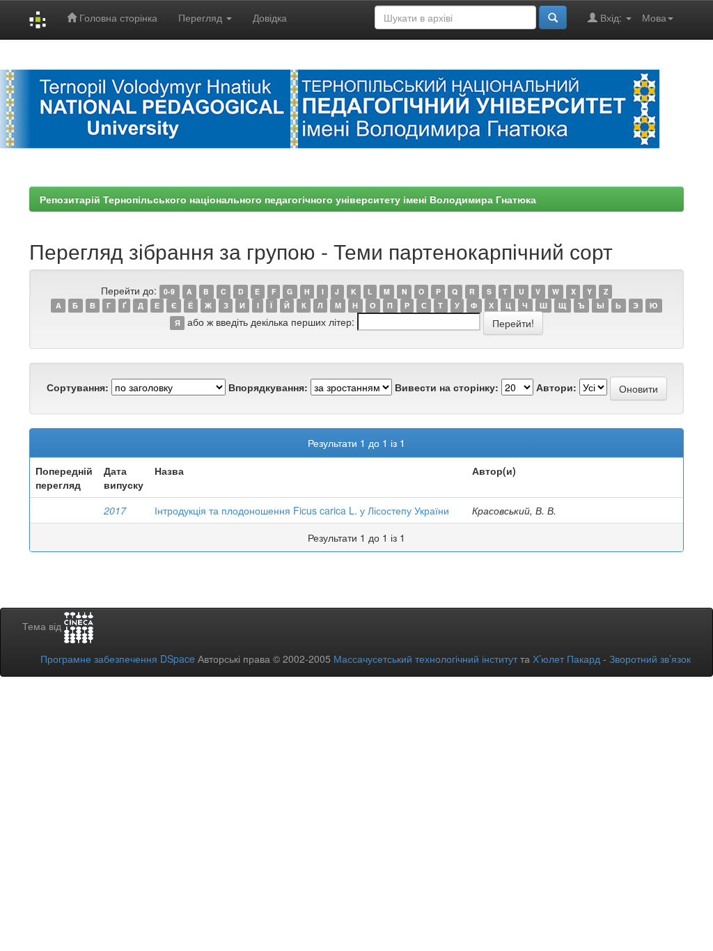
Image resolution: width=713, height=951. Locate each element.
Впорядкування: (268, 387)
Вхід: (611, 17)
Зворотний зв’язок (650, 659)
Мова (654, 17)
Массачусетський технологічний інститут (425, 659)
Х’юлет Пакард (566, 659)
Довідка (270, 17)
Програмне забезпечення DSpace (117, 659)
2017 (115, 510)
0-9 (169, 291)
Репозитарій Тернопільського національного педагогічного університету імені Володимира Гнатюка (288, 199)
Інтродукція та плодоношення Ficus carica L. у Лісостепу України (302, 510)
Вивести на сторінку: (447, 387)
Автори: (556, 387)
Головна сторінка (117, 17)
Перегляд (201, 17)
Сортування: (78, 387)
